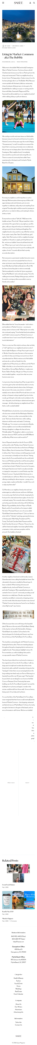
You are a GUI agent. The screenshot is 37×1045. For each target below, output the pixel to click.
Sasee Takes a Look (10, 48)
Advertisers (18, 1009)
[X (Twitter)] (14, 967)
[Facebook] (9, 967)
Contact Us (18, 1025)
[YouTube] (23, 967)
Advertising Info (18, 1012)
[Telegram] (28, 967)
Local (13, 61)
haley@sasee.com (18, 942)
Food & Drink (18, 983)
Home (18, 986)
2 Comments (13, 921)
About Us (18, 1004)
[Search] (34, 3)
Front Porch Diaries (8, 885)
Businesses (7, 61)
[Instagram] (18, 967)
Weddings (18, 989)
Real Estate (18, 991)
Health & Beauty (18, 978)
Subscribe (18, 1022)
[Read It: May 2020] (18, 900)
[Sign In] (30, 3)
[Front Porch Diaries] (18, 873)
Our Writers (18, 1007)
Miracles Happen (7, 918)
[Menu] (3, 3)
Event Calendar (18, 994)
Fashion (18, 981)
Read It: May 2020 (7, 911)
